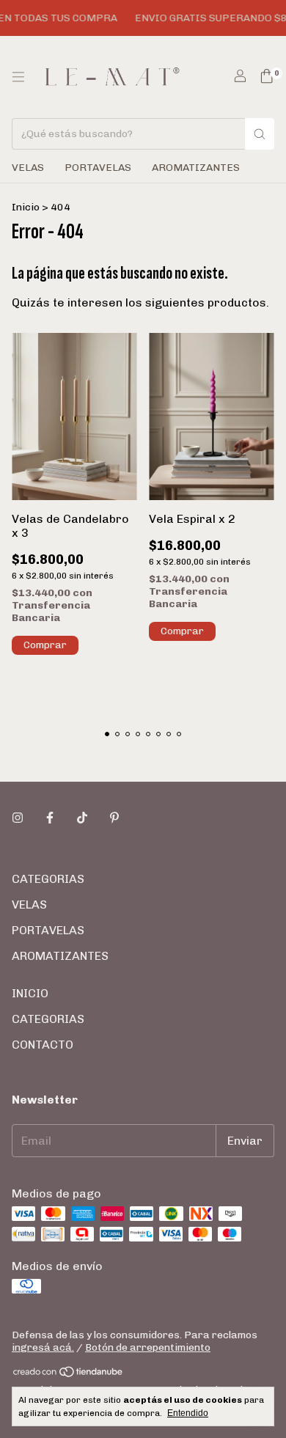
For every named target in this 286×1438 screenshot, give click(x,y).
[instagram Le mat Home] (17, 818)
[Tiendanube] (68, 1375)
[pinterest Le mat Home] (114, 818)
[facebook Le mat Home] (50, 818)
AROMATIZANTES (196, 167)
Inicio (26, 207)
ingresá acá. (43, 1347)
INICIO (30, 993)
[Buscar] (259, 134)
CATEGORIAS (48, 879)
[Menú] (18, 77)
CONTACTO (42, 1045)
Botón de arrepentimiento (147, 1347)
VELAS (28, 167)
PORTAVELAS (98, 167)
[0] (266, 77)
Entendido (187, 1413)
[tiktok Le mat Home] (82, 818)
